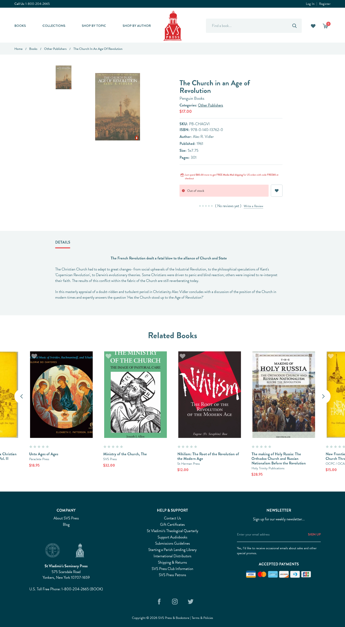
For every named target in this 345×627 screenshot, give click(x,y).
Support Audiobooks (172, 537)
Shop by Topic (94, 25)
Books (20, 25)
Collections (53, 25)
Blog (66, 524)
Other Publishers (210, 105)
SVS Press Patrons (172, 575)
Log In (310, 4)
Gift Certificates (172, 524)
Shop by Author (137, 25)
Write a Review (253, 206)
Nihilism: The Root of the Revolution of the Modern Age (208, 456)
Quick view (135, 401)
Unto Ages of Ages (43, 454)
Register (325, 4)
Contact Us (172, 518)
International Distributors (172, 556)
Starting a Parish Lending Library (172, 549)
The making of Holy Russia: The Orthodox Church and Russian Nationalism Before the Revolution (278, 458)
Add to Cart (135, 388)
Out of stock (61, 388)
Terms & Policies (202, 617)
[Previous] (21, 396)
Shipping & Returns (172, 562)
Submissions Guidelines (172, 543)
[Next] (323, 396)
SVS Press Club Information (172, 568)
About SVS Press (66, 518)
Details (62, 242)
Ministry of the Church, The (125, 454)
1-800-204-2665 (37, 3)
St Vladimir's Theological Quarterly (172, 531)
